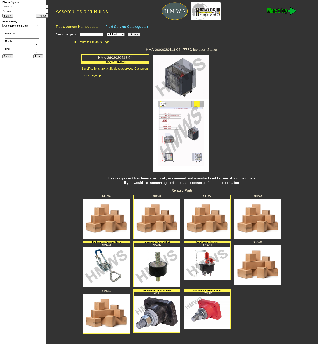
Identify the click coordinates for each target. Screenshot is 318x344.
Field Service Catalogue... (125, 27)
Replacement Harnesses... (77, 27)
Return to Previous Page (93, 42)
